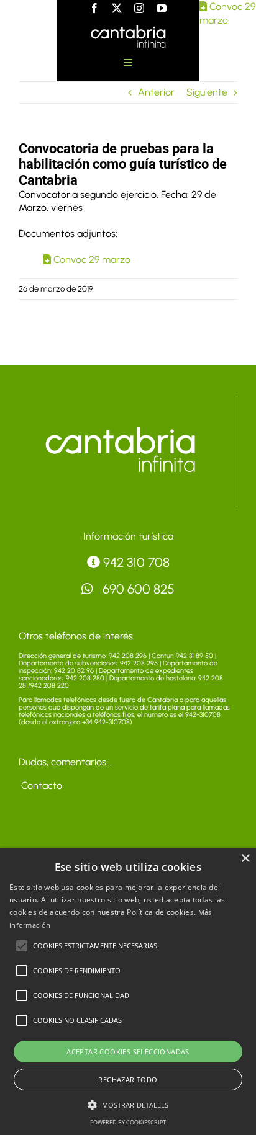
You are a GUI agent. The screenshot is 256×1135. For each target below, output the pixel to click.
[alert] (128, 991)
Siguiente (206, 92)
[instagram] (139, 8)
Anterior (156, 92)
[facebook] (94, 8)
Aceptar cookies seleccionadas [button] (128, 1051)
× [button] (245, 858)
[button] (21, 945)
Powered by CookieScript (128, 1122)
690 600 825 (137, 589)
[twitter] (117, 8)
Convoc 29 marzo (90, 259)
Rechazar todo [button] (127, 1079)
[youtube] (162, 8)
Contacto (40, 785)
